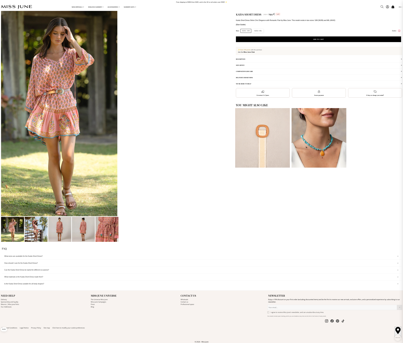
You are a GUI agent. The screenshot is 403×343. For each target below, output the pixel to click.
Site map (47, 328)
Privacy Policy (36, 328)
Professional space (187, 304)
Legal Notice (24, 328)
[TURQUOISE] (343, 164)
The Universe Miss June (99, 299)
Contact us (184, 302)
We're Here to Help (243, 84)
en (400, 7)
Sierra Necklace (299, 164)
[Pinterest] (337, 321)
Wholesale (184, 299)
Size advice (240, 65)
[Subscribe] (399, 307)
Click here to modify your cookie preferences (68, 328)
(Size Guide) (240, 25)
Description (240, 59)
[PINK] (399, 30)
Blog (92, 307)
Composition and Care (244, 71)
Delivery (4, 299)
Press (93, 304)
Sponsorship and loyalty (9, 302)
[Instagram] (326, 321)
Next (232, 126)
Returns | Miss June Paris (10, 304)
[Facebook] (332, 321)
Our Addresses (6, 307)
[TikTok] (343, 321)
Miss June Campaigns (98, 302)
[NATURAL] (286, 164)
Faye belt (240, 164)
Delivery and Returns (244, 77)
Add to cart (318, 39)
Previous (3, 126)
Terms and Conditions (9, 328)
